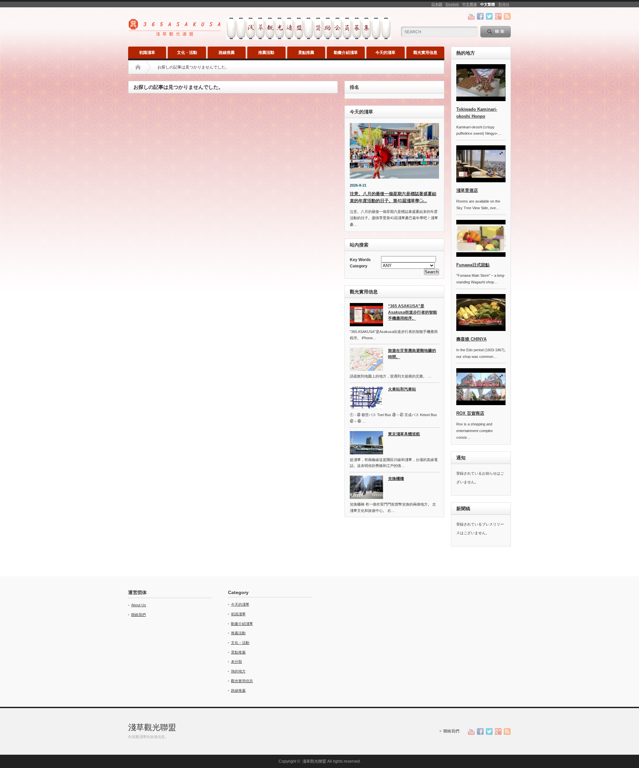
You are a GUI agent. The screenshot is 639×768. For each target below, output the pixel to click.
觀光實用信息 (425, 52)
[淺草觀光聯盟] (175, 33)
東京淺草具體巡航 (404, 434)
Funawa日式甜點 (473, 264)
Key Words (360, 259)
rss (507, 16)
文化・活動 (187, 52)
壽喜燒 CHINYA (471, 339)
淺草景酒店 (467, 190)
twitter (489, 16)
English (452, 4)
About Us (138, 605)
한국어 (503, 4)
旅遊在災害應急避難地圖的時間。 (412, 353)
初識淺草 (147, 52)
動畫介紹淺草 (346, 52)
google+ (498, 16)
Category (358, 266)
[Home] (138, 67)
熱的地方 (238, 671)
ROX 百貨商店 (470, 413)
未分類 (236, 662)
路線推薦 (227, 52)
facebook (480, 16)
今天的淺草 (385, 52)
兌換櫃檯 (396, 478)
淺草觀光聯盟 (152, 727)
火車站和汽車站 (402, 389)
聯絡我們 (138, 615)
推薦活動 (266, 52)
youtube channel (471, 16)
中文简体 (469, 4)
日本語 (436, 4)
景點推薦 (306, 52)
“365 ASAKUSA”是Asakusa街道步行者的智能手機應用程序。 (412, 312)
